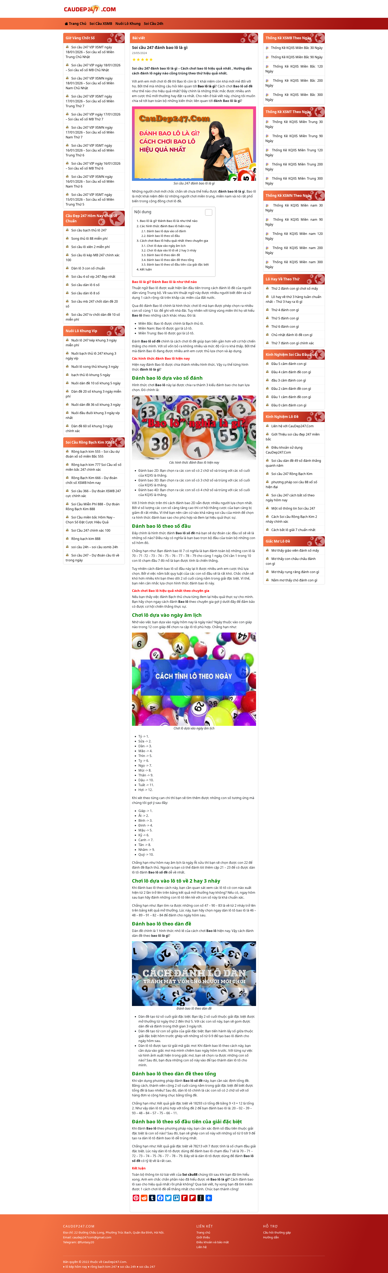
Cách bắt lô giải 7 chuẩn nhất (293, 530)
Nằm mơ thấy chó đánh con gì (294, 580)
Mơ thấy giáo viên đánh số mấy (295, 550)
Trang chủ (203, 1232)
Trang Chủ (77, 23)
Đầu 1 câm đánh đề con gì (291, 397)
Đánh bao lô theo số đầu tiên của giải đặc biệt (178, 264)
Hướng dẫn (271, 1237)
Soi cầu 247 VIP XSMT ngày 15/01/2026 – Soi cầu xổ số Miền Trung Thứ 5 (90, 199)
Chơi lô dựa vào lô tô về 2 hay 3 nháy (171, 250)
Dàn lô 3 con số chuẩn (88, 268)
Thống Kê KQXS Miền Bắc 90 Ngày (297, 57)
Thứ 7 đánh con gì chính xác (292, 343)
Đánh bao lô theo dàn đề (163, 255)
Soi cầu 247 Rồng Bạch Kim (291, 474)
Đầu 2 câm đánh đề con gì (291, 388)
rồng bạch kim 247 (103, 1267)
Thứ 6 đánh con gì (285, 326)
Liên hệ (201, 1247)
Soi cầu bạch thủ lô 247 (88, 230)
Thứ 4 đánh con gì (285, 310)
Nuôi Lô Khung (128, 23)
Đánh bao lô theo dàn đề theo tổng (170, 260)
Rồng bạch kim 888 (85, 538)
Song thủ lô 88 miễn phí (89, 238)
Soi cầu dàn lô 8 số (85, 293)
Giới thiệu (203, 1237)
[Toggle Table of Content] (206, 212)
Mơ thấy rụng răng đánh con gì (295, 572)
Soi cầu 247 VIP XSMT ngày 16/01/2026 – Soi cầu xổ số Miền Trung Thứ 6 (90, 150)
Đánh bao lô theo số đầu (163, 236)
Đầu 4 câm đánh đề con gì (291, 372)
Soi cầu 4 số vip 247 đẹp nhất (93, 276)
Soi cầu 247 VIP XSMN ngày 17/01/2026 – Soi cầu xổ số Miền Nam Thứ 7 (90, 132)
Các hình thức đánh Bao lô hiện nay (165, 226)
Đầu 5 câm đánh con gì (288, 363)
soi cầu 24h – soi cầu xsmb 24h (94, 547)
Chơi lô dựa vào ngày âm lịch (166, 246)
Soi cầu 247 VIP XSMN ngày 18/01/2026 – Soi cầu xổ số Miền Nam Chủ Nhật (90, 83)
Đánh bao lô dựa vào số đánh (166, 231)
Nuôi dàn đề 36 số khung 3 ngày (95, 404)
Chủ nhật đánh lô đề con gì (291, 335)
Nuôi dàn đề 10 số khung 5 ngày (95, 383)
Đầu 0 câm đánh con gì (288, 405)
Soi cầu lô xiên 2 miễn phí (90, 247)
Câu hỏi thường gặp (277, 1232)
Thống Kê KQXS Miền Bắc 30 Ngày (297, 48)
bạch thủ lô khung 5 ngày (90, 375)
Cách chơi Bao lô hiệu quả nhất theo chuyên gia (174, 240)
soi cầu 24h (128, 1267)
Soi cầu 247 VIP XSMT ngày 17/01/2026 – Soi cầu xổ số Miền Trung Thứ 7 (90, 101)
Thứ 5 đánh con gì (285, 318)
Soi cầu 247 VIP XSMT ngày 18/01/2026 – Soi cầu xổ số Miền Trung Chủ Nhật (90, 52)
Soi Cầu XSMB (101, 23)
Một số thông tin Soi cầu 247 (293, 508)
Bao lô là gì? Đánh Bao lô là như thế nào (168, 221)
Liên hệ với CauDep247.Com (292, 426)
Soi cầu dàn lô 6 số (85, 285)
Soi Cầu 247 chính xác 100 (90, 530)
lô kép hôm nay (76, 1267)
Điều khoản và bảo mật (212, 1242)
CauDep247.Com (114, 1262)
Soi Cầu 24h (153, 23)
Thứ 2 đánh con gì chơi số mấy (294, 288)
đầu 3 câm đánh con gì (288, 380)
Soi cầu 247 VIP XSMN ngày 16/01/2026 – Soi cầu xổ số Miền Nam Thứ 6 (90, 181)
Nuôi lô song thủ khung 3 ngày (94, 366)
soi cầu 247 (147, 1267)
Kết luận (146, 269)
